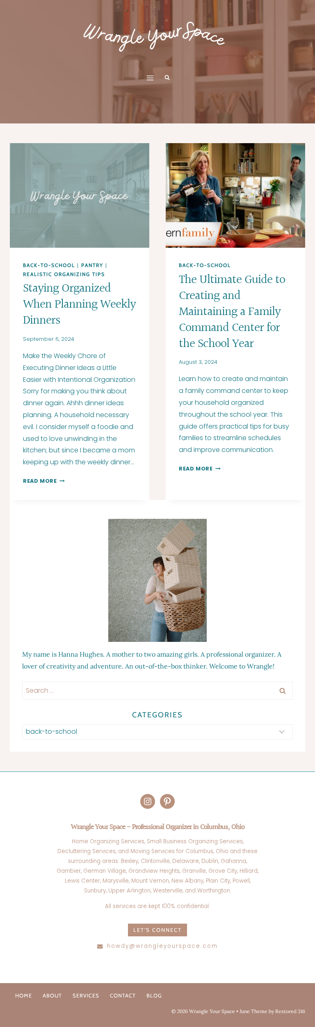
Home (23, 995)
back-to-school (49, 265)
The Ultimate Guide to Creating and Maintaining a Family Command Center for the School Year (232, 312)
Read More (44, 480)
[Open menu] (150, 77)
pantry (92, 265)
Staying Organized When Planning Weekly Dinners (79, 305)
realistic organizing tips (64, 274)
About (52, 995)
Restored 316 (290, 1011)
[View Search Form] (167, 78)
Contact (123, 995)
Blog (154, 995)
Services (86, 995)
